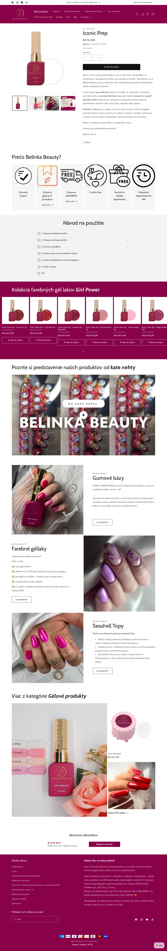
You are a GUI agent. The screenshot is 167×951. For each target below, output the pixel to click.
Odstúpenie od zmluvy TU (23, 890)
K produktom (103, 522)
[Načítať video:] (83, 415)
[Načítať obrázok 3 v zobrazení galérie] (68, 103)
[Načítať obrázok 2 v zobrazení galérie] (35, 103)
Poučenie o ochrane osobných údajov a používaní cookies (36, 885)
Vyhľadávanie (17, 867)
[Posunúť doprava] (89, 351)
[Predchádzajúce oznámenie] (56, 2)
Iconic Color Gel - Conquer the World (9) (70, 328)
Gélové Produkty (117, 812)
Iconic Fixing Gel (114, 754)
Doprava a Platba (19, 899)
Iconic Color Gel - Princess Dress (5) (98, 328)
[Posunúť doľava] (78, 351)
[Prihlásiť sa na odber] (56, 919)
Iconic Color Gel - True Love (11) (14, 327)
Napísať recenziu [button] (104, 844)
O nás (14, 871)
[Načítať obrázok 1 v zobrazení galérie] (19, 103)
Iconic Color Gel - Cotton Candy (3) (126, 328)
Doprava (86, 44)
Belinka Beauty (81, 941)
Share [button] (87, 142)
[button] (41, 11)
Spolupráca (16, 903)
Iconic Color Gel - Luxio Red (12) (42, 327)
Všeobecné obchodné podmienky (26, 876)
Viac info (46, 205)
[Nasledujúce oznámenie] (111, 2)
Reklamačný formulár (20, 894)
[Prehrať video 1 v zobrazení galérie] (52, 103)
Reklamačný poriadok (21, 880)
